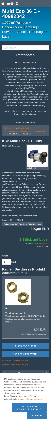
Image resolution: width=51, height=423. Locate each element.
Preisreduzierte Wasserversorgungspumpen (26, 131)
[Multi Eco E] (37, 156)
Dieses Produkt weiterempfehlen (16, 360)
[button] (10, 3)
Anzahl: (5, 256)
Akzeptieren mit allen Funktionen (29, 407)
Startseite (10, 128)
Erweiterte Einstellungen (31, 399)
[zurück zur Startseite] (3, 3)
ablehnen (36, 415)
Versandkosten (44, 243)
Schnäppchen (24, 128)
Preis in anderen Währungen (15, 365)
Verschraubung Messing (16, 313)
